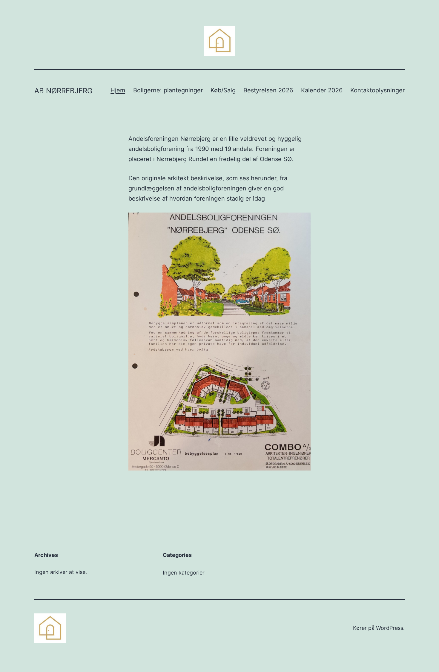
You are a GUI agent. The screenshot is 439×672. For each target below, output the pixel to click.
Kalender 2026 (322, 90)
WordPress (389, 628)
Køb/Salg (223, 90)
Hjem (117, 90)
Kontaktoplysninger (377, 90)
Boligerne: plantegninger (168, 90)
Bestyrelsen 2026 (268, 90)
